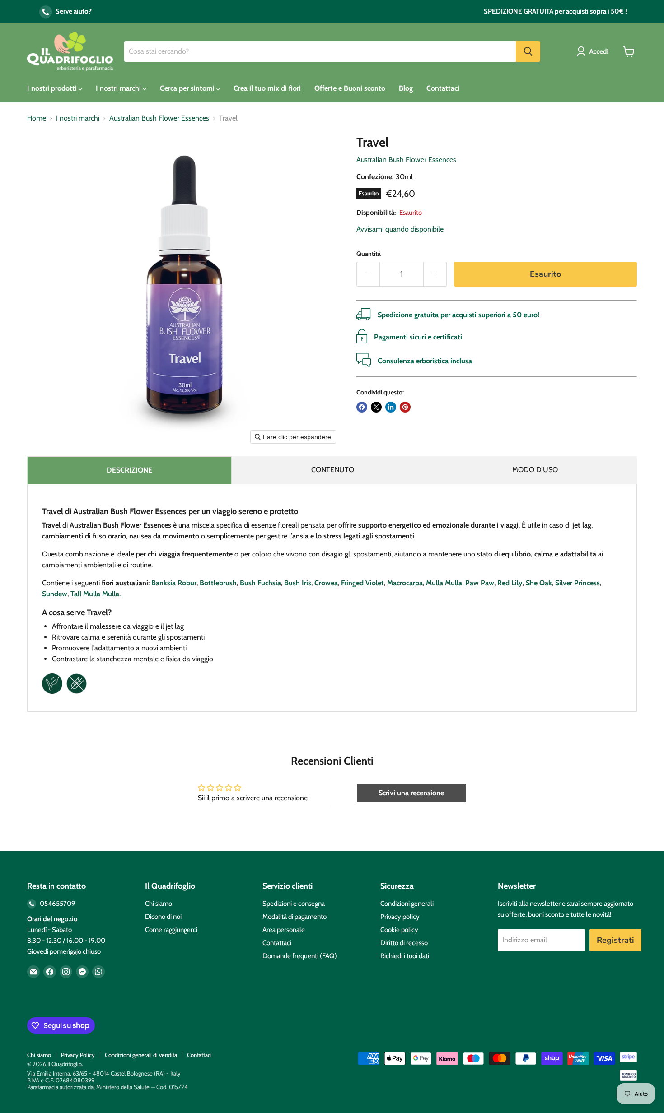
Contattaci (442, 88)
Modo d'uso (535, 469)
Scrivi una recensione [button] (411, 792)
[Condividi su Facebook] (361, 407)
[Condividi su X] (376, 407)
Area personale (283, 930)
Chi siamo (158, 904)
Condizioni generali (407, 904)
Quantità (368, 253)
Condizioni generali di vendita (141, 1054)
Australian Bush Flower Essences (159, 118)
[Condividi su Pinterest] (405, 407)
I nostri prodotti (53, 88)
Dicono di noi (163, 917)
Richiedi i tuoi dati (404, 956)
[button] (594, 51)
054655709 (56, 904)
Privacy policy (400, 917)
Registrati (615, 940)
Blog (406, 88)
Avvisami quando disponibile (400, 229)
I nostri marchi (119, 88)
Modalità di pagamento (294, 917)
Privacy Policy (78, 1054)
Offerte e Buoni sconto (349, 88)
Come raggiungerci (171, 930)
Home (36, 118)
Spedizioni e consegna (293, 904)
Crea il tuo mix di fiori (267, 88)
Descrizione (129, 470)
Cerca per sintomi (188, 88)
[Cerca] (528, 51)
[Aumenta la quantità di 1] (435, 274)
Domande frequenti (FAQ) (299, 956)
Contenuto (332, 469)
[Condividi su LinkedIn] (390, 407)
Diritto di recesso (404, 943)
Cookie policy (399, 930)
